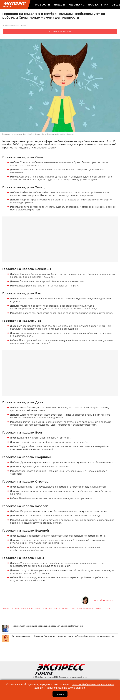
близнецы (7, 608)
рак (73, 608)
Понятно (60, 694)
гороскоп (36, 608)
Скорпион (88, 608)
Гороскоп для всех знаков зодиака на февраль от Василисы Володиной (47, 626)
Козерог (53, 608)
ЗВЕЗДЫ (59, 4)
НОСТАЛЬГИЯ (98, 4)
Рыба (79, 608)
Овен (67, 608)
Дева (45, 608)
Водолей (25, 608)
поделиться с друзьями (60, 31)
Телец (107, 608)
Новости (42, 4)
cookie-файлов (76, 687)
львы (61, 608)
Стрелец (99, 608)
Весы (16, 608)
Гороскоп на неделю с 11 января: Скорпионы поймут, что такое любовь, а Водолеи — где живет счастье (63, 636)
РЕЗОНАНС (76, 4)
